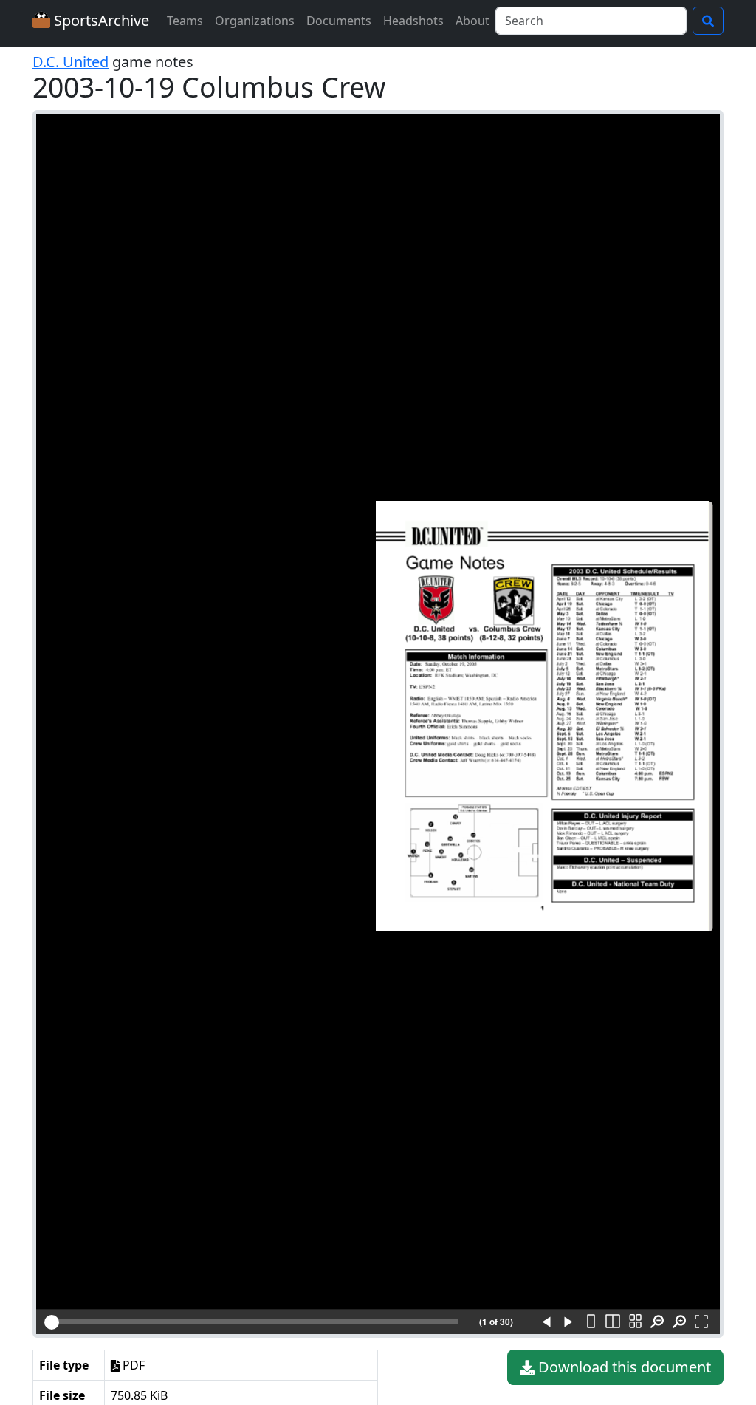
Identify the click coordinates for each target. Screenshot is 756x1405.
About (472, 21)
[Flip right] (568, 1322)
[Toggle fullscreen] (701, 1322)
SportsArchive (99, 20)
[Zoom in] (679, 1322)
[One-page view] (591, 1322)
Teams (185, 21)
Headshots (413, 21)
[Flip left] (546, 1322)
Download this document (623, 1367)
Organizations (255, 21)
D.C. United (70, 62)
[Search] (708, 21)
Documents (338, 21)
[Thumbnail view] (635, 1322)
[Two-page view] (613, 1322)
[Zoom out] (657, 1322)
